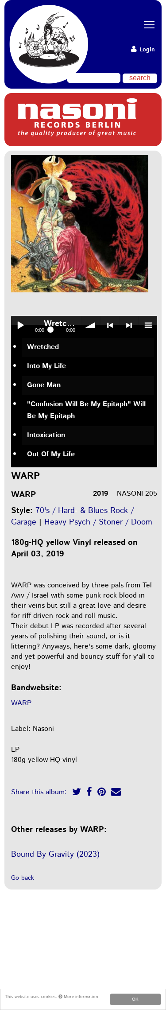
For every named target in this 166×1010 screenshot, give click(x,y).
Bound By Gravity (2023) (55, 854)
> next (129, 325)
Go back (22, 878)
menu (148, 325)
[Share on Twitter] (76, 793)
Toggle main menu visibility (146, 24)
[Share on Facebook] (89, 793)
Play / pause (20, 325)
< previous (109, 325)
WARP (21, 703)
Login (146, 50)
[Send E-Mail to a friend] (116, 793)
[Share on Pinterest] (101, 793)
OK (135, 999)
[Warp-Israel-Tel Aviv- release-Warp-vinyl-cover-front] (79, 293)
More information (80, 997)
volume (90, 325)
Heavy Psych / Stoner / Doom (98, 522)
